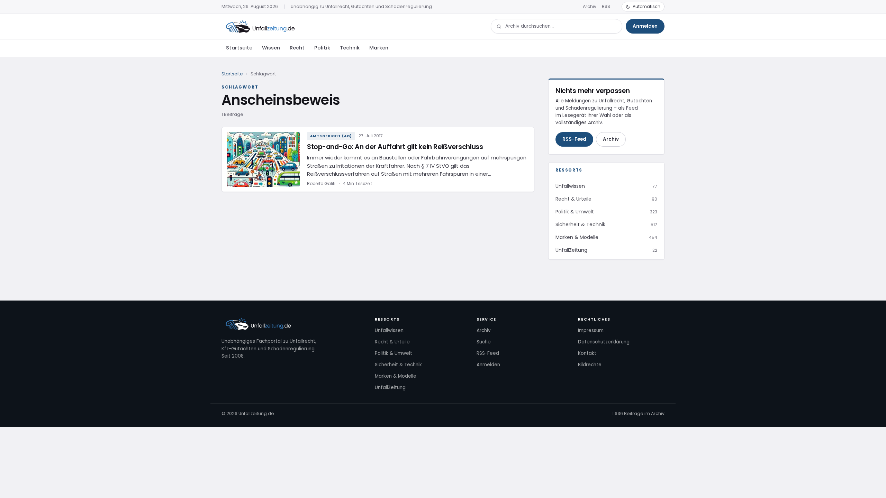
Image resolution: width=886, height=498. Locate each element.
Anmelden (645, 26)
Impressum (591, 330)
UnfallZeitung (390, 387)
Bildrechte (590, 364)
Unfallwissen (389, 330)
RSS (606, 6)
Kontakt (587, 353)
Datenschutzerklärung (604, 342)
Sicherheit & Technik (398, 364)
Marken (378, 47)
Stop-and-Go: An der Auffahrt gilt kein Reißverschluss (395, 146)
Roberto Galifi (321, 183)
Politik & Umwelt (393, 353)
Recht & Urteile (392, 342)
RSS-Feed (574, 139)
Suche (484, 342)
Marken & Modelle (395, 376)
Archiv (589, 6)
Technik (350, 47)
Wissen (271, 47)
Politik (322, 47)
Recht (297, 47)
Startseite (239, 47)
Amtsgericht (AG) (331, 136)
